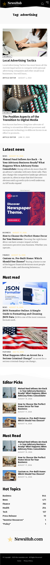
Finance (6, 255)
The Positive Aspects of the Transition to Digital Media (21, 118)
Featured (7, 352)
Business (7, 56)
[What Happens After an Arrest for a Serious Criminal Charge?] (25, 338)
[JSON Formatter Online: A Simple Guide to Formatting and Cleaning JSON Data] (25, 293)
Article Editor (9, 78)
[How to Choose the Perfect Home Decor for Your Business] (9, 408)
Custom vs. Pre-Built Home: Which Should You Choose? (32, 419)
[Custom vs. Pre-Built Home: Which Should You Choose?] (9, 422)
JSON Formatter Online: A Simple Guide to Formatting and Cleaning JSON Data (22, 313)
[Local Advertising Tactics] (25, 43)
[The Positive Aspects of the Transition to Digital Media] (25, 99)
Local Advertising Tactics (19, 60)
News (5, 156)
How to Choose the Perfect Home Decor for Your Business (31, 406)
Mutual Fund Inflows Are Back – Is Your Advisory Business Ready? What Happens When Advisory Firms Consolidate (32, 392)
